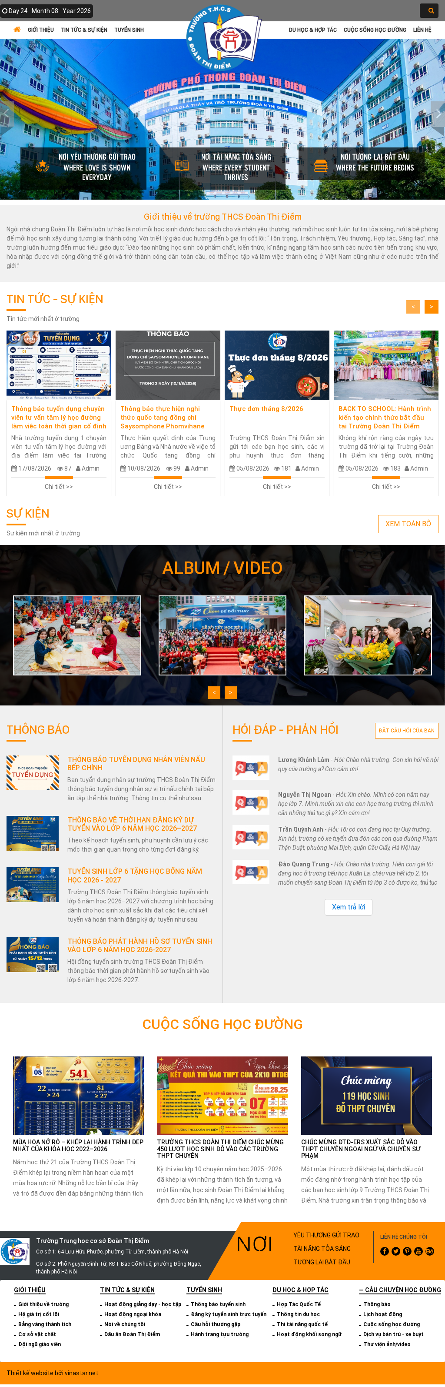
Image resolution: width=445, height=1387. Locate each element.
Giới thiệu (41, 30)
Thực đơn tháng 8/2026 (266, 409)
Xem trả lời (348, 907)
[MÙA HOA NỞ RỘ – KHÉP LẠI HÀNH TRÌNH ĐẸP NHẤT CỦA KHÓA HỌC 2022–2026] (78, 1095)
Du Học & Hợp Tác (313, 30)
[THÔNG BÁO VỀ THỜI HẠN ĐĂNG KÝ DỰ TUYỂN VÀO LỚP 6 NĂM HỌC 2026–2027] (33, 833)
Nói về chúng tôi (124, 1324)
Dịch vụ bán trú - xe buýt (393, 1334)
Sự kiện (28, 513)
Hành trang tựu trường (220, 1334)
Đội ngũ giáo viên (39, 1344)
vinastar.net (81, 1373)
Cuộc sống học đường (375, 30)
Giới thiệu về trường (43, 1304)
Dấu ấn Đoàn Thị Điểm (132, 1334)
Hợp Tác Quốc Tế (299, 1304)
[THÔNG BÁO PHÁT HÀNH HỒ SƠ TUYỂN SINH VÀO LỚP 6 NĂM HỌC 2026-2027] (33, 954)
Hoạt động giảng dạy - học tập (142, 1304)
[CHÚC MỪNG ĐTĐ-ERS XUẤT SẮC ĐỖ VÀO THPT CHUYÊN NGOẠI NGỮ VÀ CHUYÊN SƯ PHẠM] (366, 1095)
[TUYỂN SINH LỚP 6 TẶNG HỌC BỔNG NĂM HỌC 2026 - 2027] (33, 884)
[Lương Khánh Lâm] (250, 767)
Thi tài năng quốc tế (302, 1324)
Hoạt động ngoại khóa (132, 1314)
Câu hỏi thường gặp (215, 1324)
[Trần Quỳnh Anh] (250, 837)
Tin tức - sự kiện (55, 298)
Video (258, 568)
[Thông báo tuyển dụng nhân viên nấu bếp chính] (33, 772)
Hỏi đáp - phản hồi (285, 729)
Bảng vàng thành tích (44, 1324)
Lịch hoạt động (382, 1314)
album (191, 568)
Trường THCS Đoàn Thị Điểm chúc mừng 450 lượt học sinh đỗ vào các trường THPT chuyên (220, 1149)
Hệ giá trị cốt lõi (38, 1314)
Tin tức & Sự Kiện (84, 30)
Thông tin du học (298, 1314)
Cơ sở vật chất (37, 1334)
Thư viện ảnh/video (387, 1344)
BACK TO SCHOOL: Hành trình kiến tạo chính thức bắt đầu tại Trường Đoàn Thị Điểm (385, 417)
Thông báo (38, 729)
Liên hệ (422, 30)
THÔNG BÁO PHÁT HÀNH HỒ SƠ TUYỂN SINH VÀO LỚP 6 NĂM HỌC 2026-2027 (139, 945)
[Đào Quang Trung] (250, 872)
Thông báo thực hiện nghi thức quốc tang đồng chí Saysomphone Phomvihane (162, 417)
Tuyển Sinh (129, 30)
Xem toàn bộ (408, 524)
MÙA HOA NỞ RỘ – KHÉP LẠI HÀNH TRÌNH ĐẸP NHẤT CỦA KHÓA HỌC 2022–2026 (78, 1145)
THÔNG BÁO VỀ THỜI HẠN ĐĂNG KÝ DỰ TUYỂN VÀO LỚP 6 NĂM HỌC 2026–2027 (132, 824)
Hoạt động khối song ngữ (309, 1334)
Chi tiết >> (59, 486)
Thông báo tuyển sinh (218, 1304)
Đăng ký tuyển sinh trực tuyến (228, 1314)
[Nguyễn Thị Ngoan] (250, 802)
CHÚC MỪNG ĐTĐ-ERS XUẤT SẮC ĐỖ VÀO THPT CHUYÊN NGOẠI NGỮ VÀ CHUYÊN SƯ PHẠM (360, 1149)
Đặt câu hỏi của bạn (407, 731)
